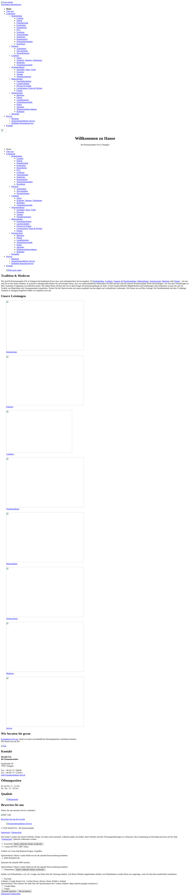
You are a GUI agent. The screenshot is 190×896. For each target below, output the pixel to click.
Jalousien (20, 107)
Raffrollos (21, 62)
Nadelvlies (21, 37)
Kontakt (9, 125)
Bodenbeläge (16, 16)
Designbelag (22, 27)
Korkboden (21, 25)
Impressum (5, 832)
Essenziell (8, 844)
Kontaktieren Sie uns (9, 739)
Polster (177, 281)
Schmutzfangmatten (25, 41)
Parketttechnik (22, 23)
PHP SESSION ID (12, 858)
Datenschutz (16, 832)
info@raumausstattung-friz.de (13, 775)
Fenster (19, 90)
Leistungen (10, 13)
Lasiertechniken (23, 83)
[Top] (3, 746)
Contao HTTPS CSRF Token (16, 847)
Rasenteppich (22, 39)
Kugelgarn (21, 44)
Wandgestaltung (17, 67)
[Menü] (3, 132)
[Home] (7, 2)
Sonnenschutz (17, 93)
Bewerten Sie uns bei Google (13, 819)
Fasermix (20, 72)
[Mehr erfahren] (13, 270)
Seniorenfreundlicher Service (23, 121)
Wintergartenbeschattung (27, 109)
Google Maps (9, 886)
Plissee (19, 97)
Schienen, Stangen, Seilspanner (29, 60)
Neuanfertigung (23, 53)
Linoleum (20, 32)
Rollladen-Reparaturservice (22, 123)
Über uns (10, 11)
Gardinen (15, 55)
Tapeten (20, 74)
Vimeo (7, 889)
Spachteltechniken (24, 81)
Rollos (19, 104)
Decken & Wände (24, 86)
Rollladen (20, 111)
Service (9, 116)
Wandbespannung (24, 76)
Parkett (19, 20)
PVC (19, 30)
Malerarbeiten (17, 79)
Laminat (20, 18)
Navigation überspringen (11, 4)
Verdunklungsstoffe (24, 65)
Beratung (15, 118)
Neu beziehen (22, 51)
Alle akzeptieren (25, 891)
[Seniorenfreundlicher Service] (19, 824)
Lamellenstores (23, 100)
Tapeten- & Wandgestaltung (125, 281)
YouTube (8, 879)
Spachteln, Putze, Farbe (26, 69)
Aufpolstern (21, 48)
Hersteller (15, 114)
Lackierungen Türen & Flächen (29, 88)
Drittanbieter (9, 869)
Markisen (20, 95)
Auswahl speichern (9, 891)
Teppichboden (22, 34)
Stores (19, 58)
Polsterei (14, 46)
